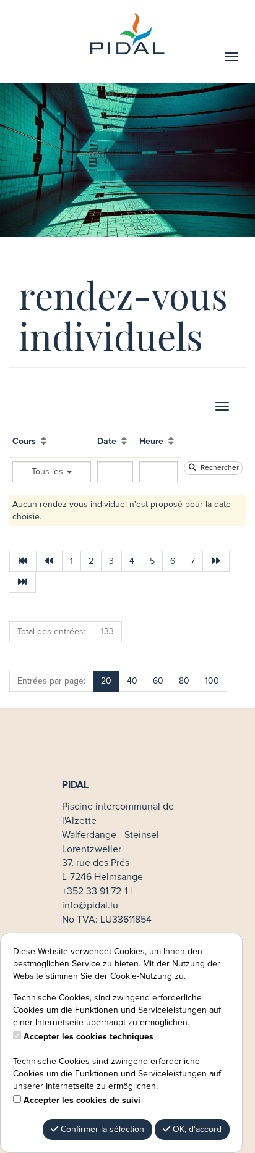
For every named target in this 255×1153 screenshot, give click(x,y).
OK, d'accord (196, 1129)
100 (212, 681)
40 (132, 681)
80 (184, 681)
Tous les (49, 471)
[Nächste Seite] (216, 561)
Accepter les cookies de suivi (82, 1100)
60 (158, 681)
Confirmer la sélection (101, 1129)
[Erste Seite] (23, 561)
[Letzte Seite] (22, 582)
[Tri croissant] (43, 441)
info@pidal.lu (90, 905)
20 (106, 681)
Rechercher (218, 468)
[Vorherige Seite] (49, 561)
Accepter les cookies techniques (88, 1037)
